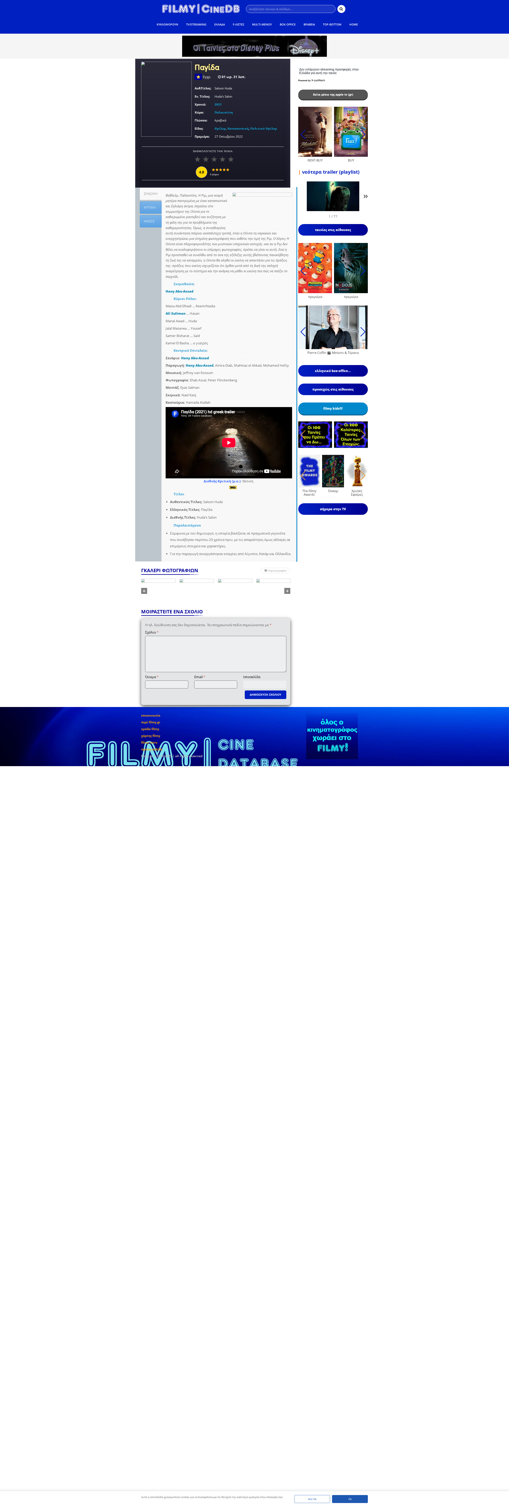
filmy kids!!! (333, 408)
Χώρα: (199, 112)
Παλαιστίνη (224, 112)
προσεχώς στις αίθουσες (333, 389)
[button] (366, 197)
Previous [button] (144, 591)
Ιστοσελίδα (251, 677)
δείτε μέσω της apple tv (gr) (333, 94)
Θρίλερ (220, 128)
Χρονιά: (200, 104)
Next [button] (287, 591)
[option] (158, 591)
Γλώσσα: (201, 120)
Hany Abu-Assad (179, 291)
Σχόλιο (151, 632)
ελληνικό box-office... (333, 371)
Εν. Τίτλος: (202, 96)
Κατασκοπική (238, 128)
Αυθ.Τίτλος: (203, 88)
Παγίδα (207, 67)
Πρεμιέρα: (202, 136)
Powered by (304, 80)
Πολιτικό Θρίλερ (263, 128)
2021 (218, 104)
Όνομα (151, 677)
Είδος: (199, 128)
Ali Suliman (176, 313)
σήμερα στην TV (333, 509)
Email (199, 677)
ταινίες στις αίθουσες (333, 230)
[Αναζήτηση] (341, 9)
